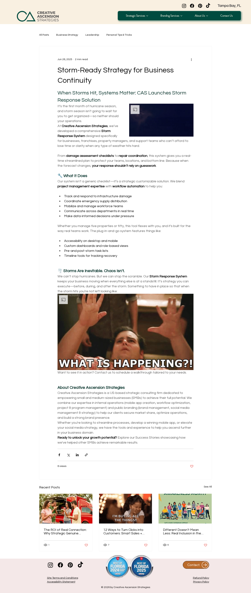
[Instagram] (184, 6)
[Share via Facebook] (59, 455)
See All (208, 486)
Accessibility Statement (61, 582)
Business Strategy (67, 35)
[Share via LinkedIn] (77, 455)
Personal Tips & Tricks (119, 35)
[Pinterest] (200, 6)
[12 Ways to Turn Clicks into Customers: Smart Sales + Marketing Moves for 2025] (125, 509)
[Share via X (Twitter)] (68, 455)
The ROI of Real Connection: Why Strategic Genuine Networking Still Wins (65, 531)
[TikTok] (208, 6)
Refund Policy (201, 578)
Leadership (92, 35)
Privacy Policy (201, 582)
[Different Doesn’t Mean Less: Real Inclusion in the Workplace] (185, 509)
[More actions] (191, 59)
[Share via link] (86, 455)
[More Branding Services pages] (181, 16)
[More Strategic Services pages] (147, 16)
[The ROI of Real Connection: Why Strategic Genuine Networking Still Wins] (65, 509)
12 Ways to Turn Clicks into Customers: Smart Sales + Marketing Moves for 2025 (123, 531)
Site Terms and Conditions (62, 578)
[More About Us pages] (207, 16)
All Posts (44, 35)
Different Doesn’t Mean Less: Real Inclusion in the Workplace (182, 531)
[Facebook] (192, 6)
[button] (161, 120)
